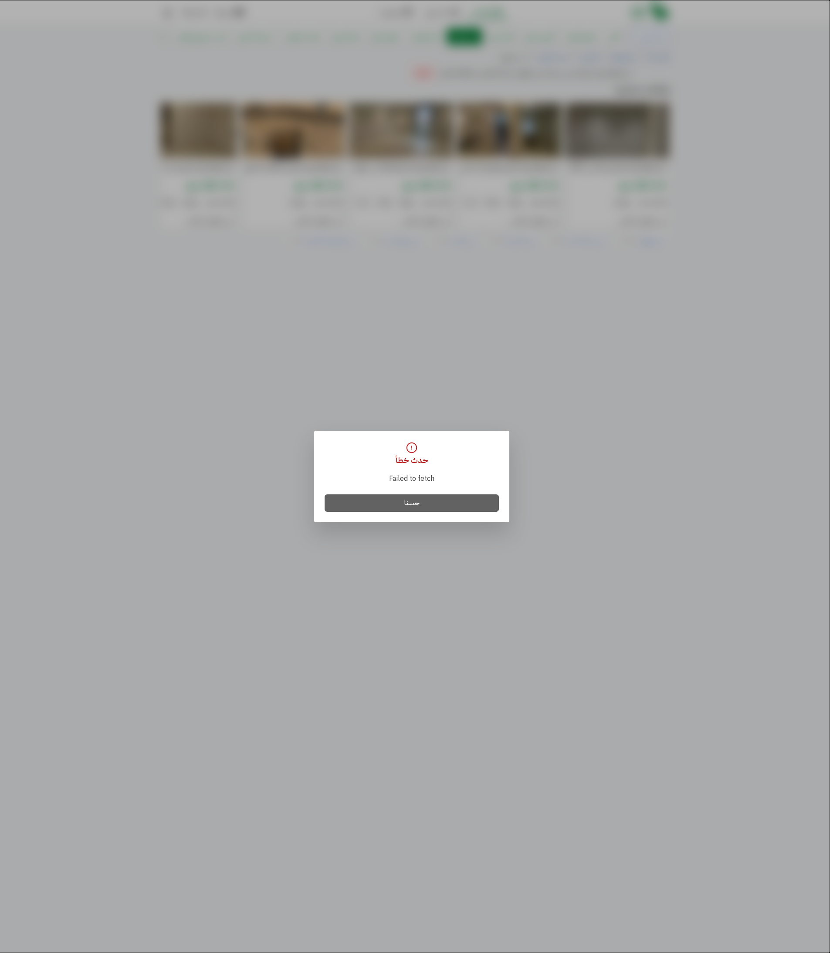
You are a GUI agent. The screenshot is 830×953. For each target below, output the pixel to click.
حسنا (412, 503)
